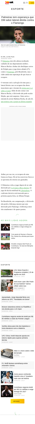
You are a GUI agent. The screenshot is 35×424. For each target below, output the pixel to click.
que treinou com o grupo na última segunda (16, 101)
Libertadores (25, 190)
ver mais (16, 401)
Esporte (17, 9)
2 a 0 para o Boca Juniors (20, 188)
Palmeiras (6, 61)
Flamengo (10, 72)
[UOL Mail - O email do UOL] (24, 3)
